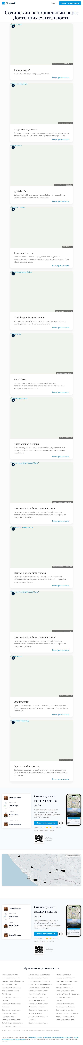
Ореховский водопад (26, 766)
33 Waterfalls (21, 191)
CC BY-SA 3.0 (68, 64)
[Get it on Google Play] (62, 823)
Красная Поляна (24, 252)
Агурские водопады (26, 129)
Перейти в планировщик (70, 3)
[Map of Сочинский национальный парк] (41, 870)
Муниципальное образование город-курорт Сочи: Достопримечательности (13, 984)
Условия (39, 1037)
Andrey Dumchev (58, 64)
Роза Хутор (20, 379)
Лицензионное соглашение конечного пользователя (57, 1037)
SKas (61, 437)
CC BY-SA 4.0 (68, 373)
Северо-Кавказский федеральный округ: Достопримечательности (11, 1016)
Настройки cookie (20, 1039)
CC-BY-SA (69, 123)
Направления (32, 1037)
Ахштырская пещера (26, 443)
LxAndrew (60, 373)
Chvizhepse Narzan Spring (29, 317)
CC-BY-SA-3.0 (68, 247)
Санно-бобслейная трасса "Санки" (35, 508)
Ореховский (21, 701)
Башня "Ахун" (22, 69)
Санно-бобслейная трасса (30, 572)
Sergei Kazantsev (58, 502)
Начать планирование (46, 823)
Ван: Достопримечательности (67, 1013)
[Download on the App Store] (59, 823)
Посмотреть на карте (60, 78)
